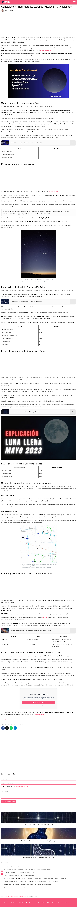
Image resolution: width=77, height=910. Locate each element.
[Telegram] (15, 728)
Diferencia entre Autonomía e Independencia (16, 887)
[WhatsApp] (11, 728)
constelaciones (19, 656)
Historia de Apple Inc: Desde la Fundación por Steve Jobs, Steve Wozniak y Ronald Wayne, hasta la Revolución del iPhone (35, 878)
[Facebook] (3, 728)
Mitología (4, 719)
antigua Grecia (53, 191)
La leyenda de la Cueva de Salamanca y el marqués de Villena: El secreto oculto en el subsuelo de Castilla (31, 881)
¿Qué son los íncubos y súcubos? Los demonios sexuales (19, 875)
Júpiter (44, 617)
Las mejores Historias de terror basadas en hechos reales (19, 872)
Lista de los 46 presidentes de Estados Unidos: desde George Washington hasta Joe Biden (27, 869)
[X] (7, 728)
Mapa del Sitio (18, 902)
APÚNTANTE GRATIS (38, 702)
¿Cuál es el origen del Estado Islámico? (14, 866)
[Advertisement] (38, 24)
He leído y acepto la (16, 786)
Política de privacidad (22, 786)
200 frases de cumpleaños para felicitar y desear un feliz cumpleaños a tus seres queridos (27, 884)
